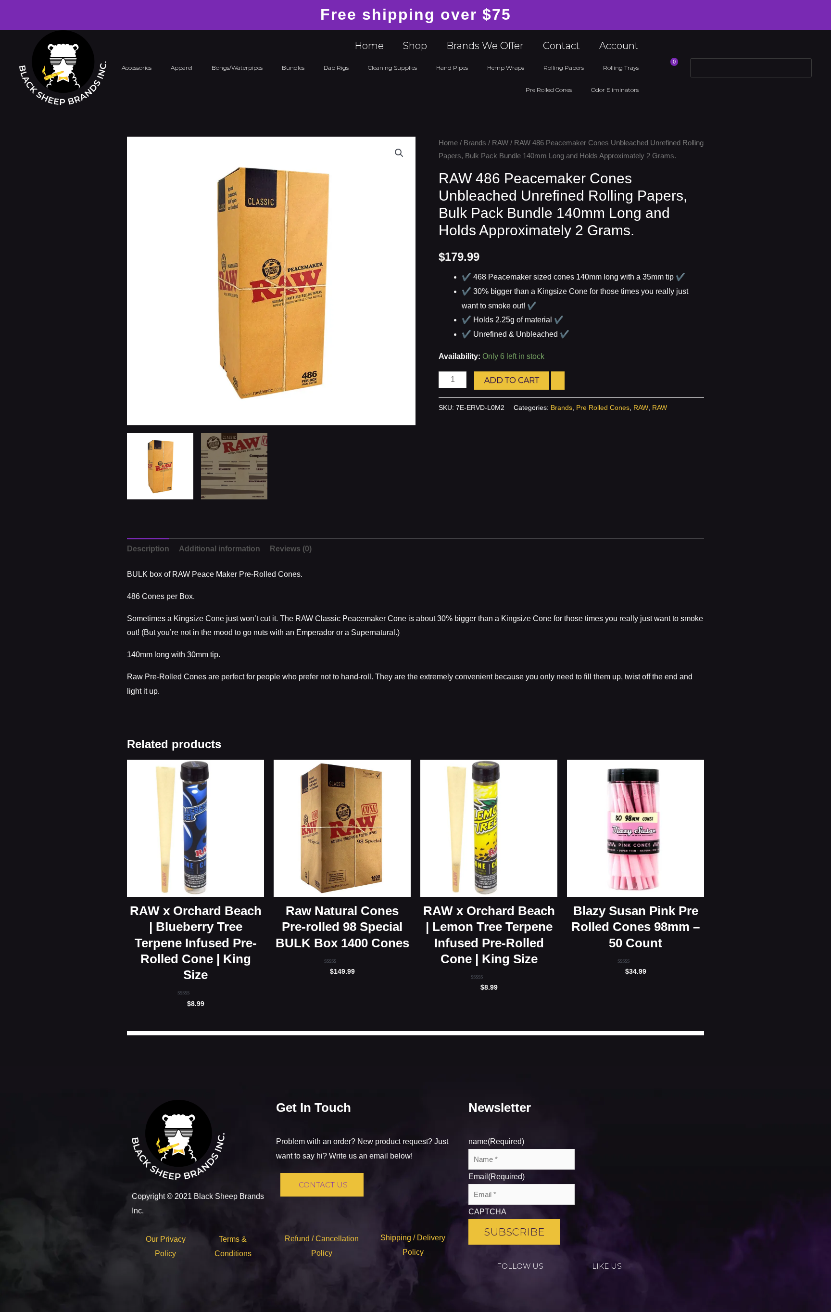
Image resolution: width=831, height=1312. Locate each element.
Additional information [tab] (219, 549)
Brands (475, 143)
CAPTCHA (487, 1212)
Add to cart (511, 380)
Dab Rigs (336, 67)
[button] (399, 153)
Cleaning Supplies (392, 67)
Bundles (293, 67)
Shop (415, 45)
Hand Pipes (452, 67)
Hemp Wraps (505, 67)
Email (496, 1176)
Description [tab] (148, 549)
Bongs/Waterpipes (237, 67)
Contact (561, 45)
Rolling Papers (563, 67)
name (496, 1141)
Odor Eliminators (615, 89)
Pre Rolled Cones (549, 89)
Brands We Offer (485, 45)
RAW (500, 143)
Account (619, 45)
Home (369, 45)
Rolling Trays (621, 67)
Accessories (136, 67)
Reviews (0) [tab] (291, 549)
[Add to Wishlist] (558, 380)
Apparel (181, 67)
